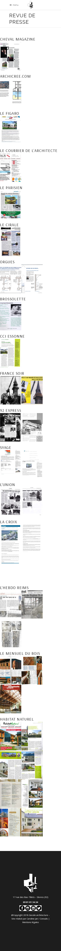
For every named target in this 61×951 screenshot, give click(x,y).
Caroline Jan (32, 918)
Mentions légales (30, 922)
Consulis (44, 918)
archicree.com (15, 76)
